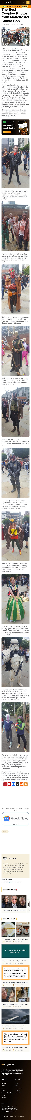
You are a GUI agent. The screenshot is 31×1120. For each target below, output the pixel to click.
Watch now (24, 6)
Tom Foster (6, 24)
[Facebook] (13, 784)
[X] (17, 784)
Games (3, 1095)
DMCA (16, 1085)
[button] (27, 2)
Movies (3, 1085)
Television (4, 1083)
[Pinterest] (5, 784)
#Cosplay (5, 831)
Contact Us (18, 1092)
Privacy (17, 1083)
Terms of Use (18, 1088)
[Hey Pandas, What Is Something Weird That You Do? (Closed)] (15, 951)
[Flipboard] (9, 784)
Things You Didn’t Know (7, 1092)
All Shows (4, 1097)
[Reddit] (21, 784)
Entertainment (5, 1088)
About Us (17, 1090)
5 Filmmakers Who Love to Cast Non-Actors (14, 910)
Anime (3, 1090)
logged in (10, 882)
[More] (26, 784)
